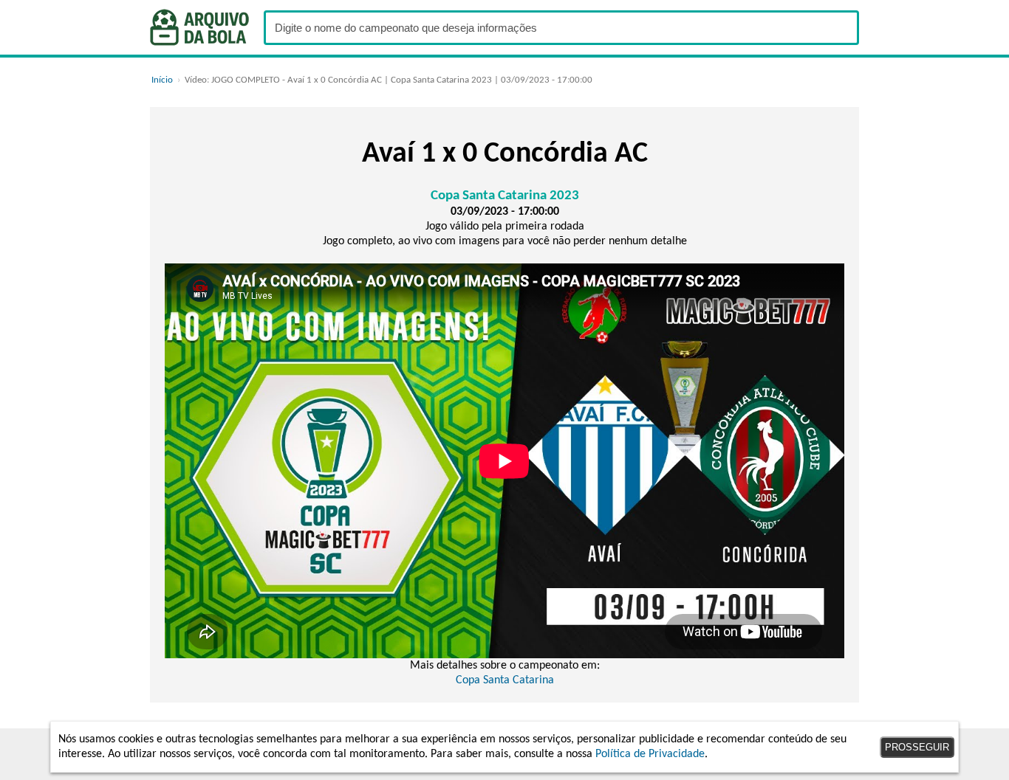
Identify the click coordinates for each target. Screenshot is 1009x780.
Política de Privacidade (650, 754)
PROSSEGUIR (917, 747)
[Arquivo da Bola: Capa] (199, 27)
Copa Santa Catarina (505, 680)
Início (162, 80)
